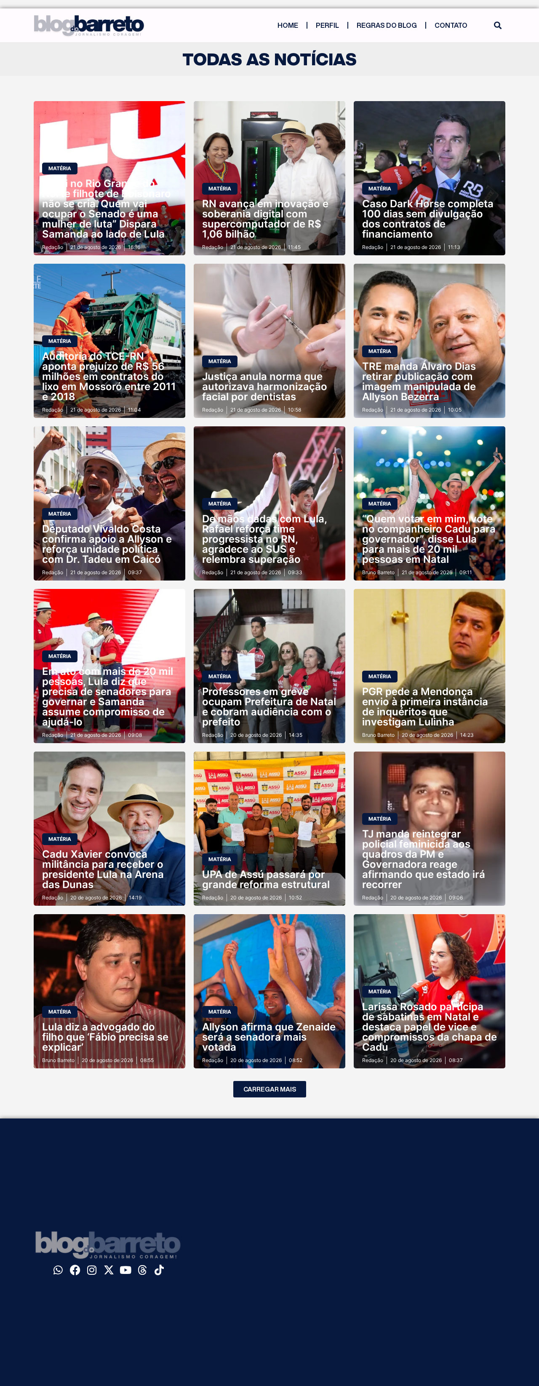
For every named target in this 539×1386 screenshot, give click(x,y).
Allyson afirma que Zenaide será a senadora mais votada (269, 1037)
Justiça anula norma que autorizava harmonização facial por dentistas (264, 386)
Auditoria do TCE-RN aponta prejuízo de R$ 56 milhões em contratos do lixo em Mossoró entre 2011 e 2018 (109, 376)
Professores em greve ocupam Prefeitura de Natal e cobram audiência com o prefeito (269, 706)
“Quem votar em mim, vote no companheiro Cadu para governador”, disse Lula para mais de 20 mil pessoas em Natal (429, 539)
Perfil (327, 25)
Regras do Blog (387, 25)
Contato (451, 25)
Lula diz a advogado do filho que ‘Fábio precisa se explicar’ (105, 1037)
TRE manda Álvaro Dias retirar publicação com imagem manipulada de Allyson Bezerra (419, 381)
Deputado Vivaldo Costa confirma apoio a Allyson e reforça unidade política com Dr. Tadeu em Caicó (107, 544)
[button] (497, 25)
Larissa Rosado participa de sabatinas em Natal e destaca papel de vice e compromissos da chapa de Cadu (429, 1027)
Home (288, 25)
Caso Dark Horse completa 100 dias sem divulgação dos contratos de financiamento (428, 219)
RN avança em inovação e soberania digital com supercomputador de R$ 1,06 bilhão (265, 219)
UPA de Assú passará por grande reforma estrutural (266, 879)
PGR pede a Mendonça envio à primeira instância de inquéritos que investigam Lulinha (425, 706)
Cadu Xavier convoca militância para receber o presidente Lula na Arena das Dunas (103, 869)
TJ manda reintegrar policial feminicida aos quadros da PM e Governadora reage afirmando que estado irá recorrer (423, 859)
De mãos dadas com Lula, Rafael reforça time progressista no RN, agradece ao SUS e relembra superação (264, 539)
